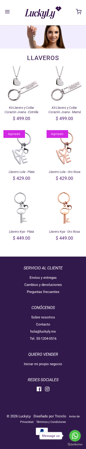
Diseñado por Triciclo (49, 416)
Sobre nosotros (43, 317)
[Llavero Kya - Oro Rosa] (65, 208)
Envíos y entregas (43, 278)
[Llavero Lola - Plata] (21, 148)
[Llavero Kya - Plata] (21, 208)
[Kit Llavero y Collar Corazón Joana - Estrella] (21, 84)
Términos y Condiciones (51, 422)
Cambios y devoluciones (43, 285)
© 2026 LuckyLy (19, 416)
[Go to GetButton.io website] (75, 444)
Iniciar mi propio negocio (43, 364)
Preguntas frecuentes (43, 292)
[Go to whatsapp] (75, 435)
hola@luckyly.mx (43, 331)
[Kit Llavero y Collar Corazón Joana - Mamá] (65, 84)
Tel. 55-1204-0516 (43, 339)
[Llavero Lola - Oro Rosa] (65, 148)
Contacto (43, 324)
